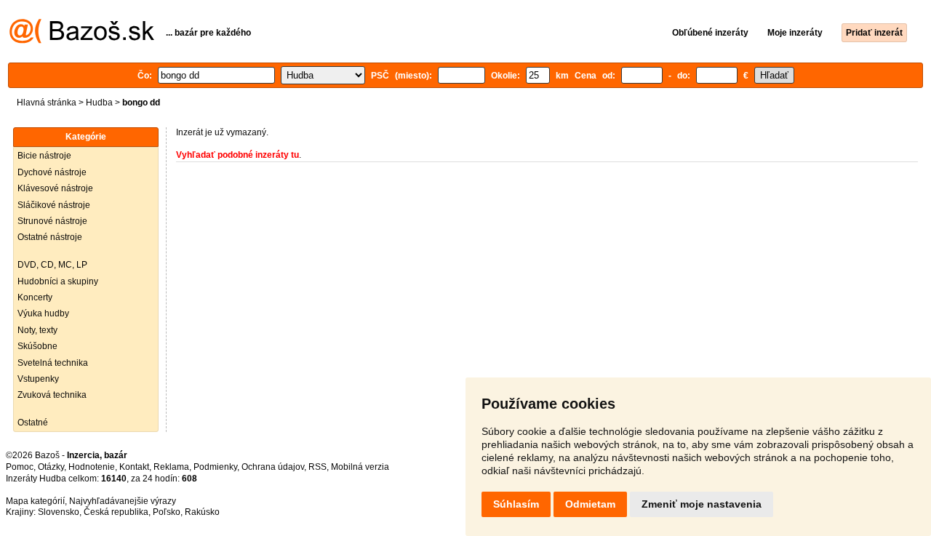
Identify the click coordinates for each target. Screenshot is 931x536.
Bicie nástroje (44, 156)
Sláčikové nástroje (53, 205)
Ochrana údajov (272, 467)
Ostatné (32, 422)
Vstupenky (38, 379)
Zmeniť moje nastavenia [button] (702, 504)
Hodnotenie (91, 467)
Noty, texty (37, 330)
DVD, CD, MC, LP (52, 265)
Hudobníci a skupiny (57, 281)
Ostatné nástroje (49, 237)
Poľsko (166, 512)
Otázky (51, 467)
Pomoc (19, 467)
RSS (317, 467)
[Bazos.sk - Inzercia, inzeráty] (81, 41)
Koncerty (34, 297)
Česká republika (116, 512)
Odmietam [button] (590, 504)
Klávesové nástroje (55, 188)
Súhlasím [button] (516, 504)
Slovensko (58, 512)
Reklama (171, 467)
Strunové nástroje (52, 221)
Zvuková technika (52, 395)
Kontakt (134, 467)
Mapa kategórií (35, 501)
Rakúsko (202, 512)
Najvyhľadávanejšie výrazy (122, 501)
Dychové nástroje (52, 172)
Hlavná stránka (46, 102)
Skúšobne (37, 346)
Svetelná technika (52, 363)
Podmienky (215, 467)
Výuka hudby (43, 313)
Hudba (99, 102)
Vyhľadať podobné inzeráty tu (237, 155)
